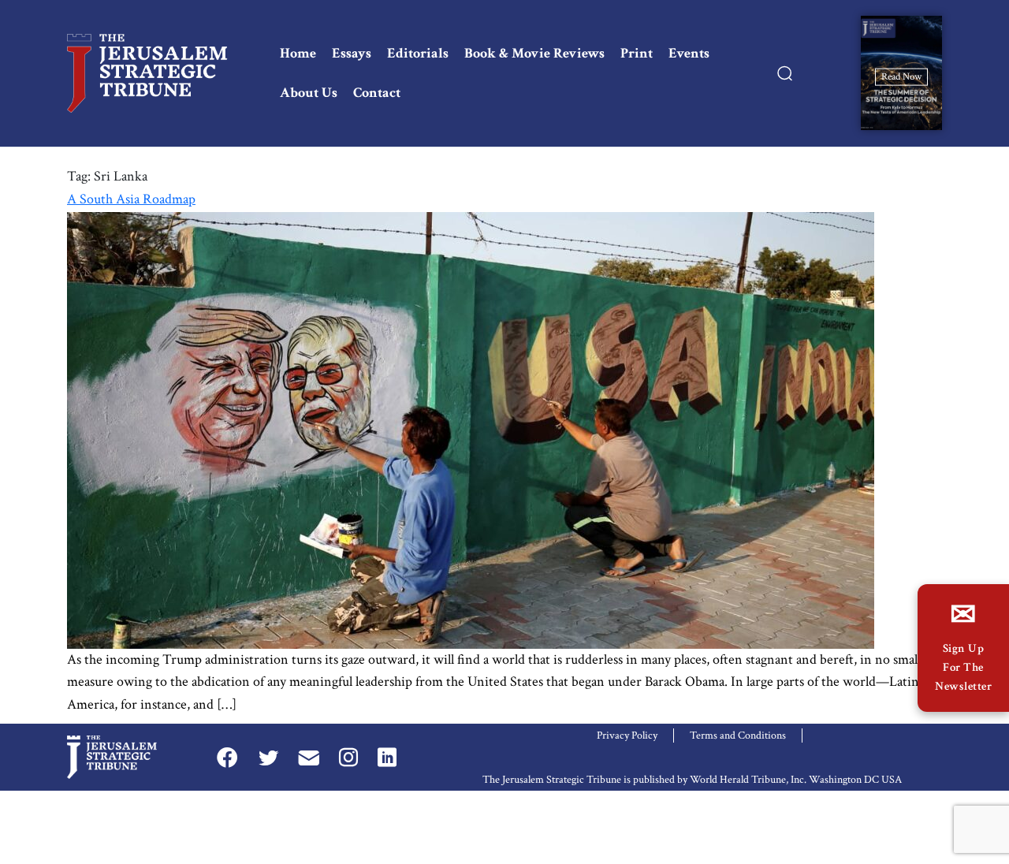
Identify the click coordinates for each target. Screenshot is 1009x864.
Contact (376, 93)
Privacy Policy (627, 735)
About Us (308, 93)
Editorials (418, 53)
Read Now (901, 76)
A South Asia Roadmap (131, 199)
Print (636, 53)
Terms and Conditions (738, 735)
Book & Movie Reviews (534, 53)
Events (688, 53)
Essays (351, 53)
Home (298, 53)
